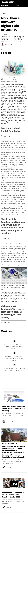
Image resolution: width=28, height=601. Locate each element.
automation (20, 36)
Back (4, 13)
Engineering (4, 39)
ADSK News (4, 5)
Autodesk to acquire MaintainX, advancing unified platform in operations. (14, 358)
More (17, 5)
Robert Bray (8, 44)
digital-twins (17, 41)
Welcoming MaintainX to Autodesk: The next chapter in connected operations (14, 346)
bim (15, 38)
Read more (6, 136)
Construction (4, 41)
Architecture (4, 38)
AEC (9, 36)
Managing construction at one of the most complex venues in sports (14, 369)
